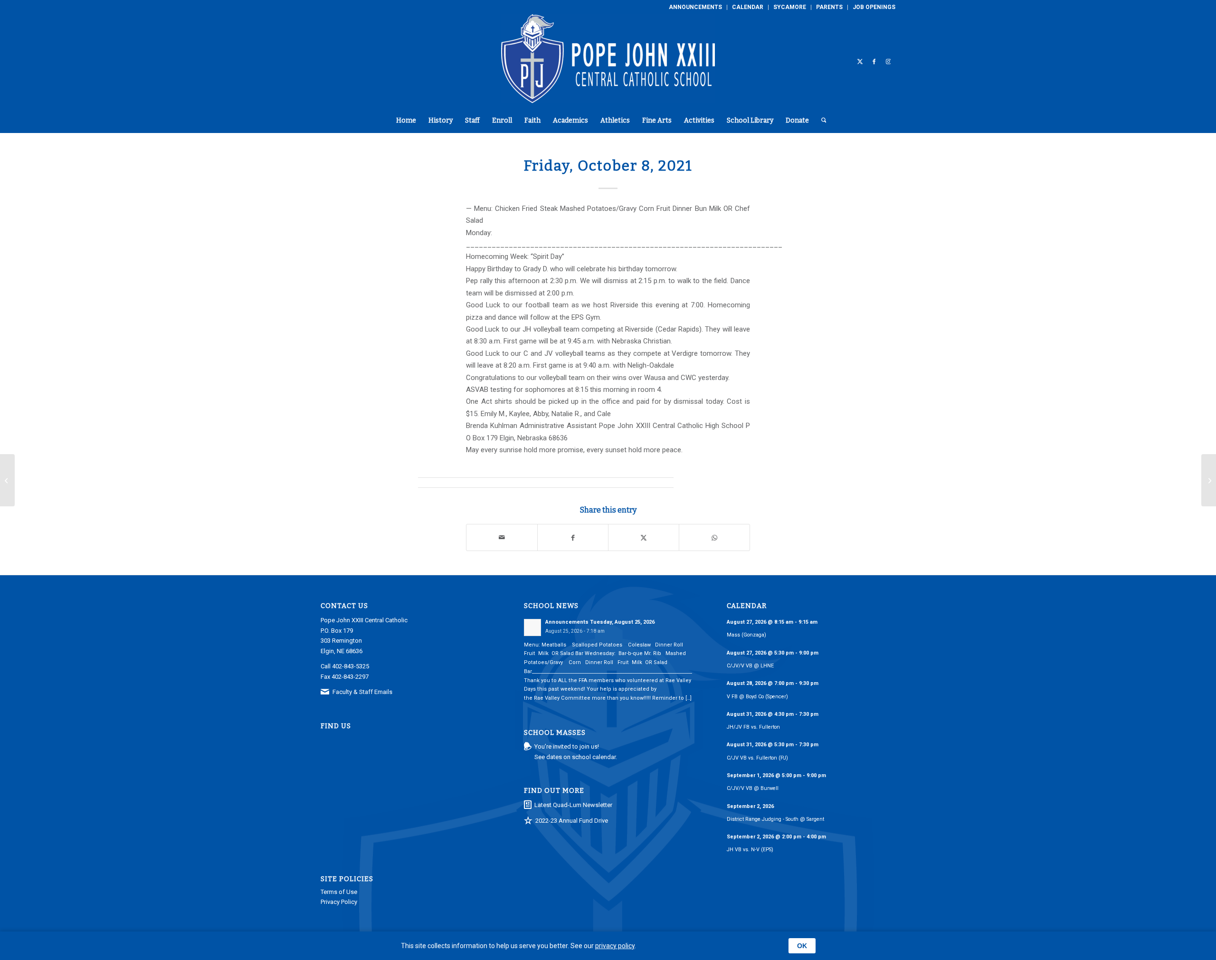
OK (802, 946)
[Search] (820, 121)
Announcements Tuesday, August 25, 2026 (600, 622)
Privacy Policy (339, 901)
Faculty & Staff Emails (362, 691)
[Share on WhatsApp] (714, 537)
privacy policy (615, 946)
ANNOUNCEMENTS (695, 7)
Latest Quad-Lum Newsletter (573, 804)
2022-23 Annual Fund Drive (571, 820)
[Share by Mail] (501, 537)
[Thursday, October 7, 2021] (7, 480)
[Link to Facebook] (874, 61)
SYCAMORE (789, 7)
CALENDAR (747, 7)
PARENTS (829, 7)
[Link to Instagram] (888, 61)
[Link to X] (860, 61)
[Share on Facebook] (573, 537)
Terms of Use (339, 891)
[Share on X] (643, 537)
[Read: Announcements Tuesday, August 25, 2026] (532, 627)
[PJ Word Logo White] (608, 61)
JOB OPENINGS (874, 7)
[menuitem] (695, 7)
